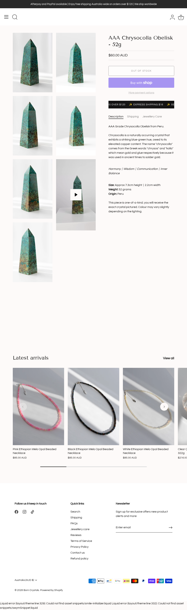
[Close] (180, 548)
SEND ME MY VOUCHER (111, 587)
